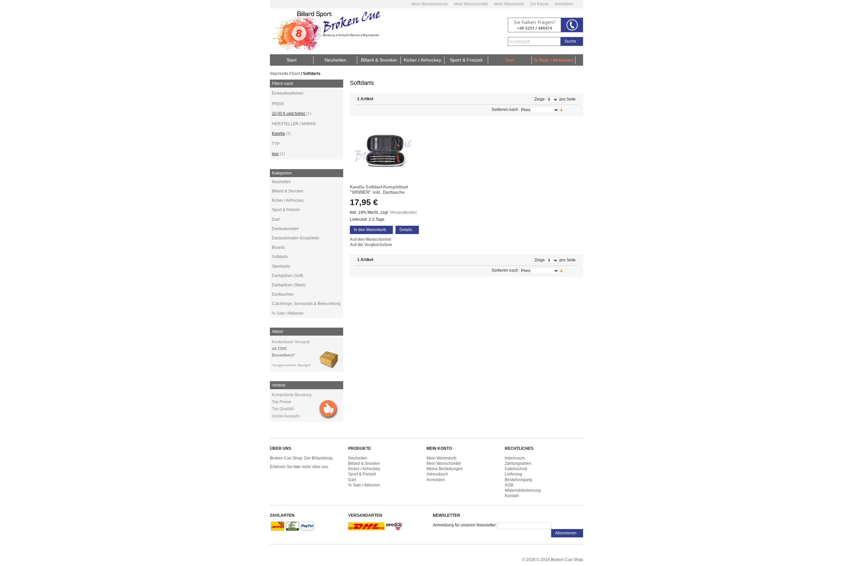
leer (275, 153)
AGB (509, 485)
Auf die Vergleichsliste (371, 244)
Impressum (515, 458)
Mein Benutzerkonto (430, 4)
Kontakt (511, 495)
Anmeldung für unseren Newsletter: (465, 525)
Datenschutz (516, 468)
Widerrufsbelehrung (523, 490)
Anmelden (563, 4)
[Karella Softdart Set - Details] (386, 152)
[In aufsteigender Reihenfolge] (569, 109)
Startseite (279, 73)
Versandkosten (403, 212)
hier (297, 466)
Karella (278, 133)
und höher (289, 113)
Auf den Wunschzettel (370, 239)
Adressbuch (437, 474)
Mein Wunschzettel (471, 4)
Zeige (539, 99)
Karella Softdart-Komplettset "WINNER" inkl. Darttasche (379, 189)
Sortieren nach (504, 109)
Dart (296, 73)
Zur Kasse (539, 4)
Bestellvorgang (518, 479)
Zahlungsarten (518, 463)
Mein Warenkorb (509, 4)
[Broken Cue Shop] (325, 31)
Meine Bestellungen (444, 468)
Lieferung (513, 474)
